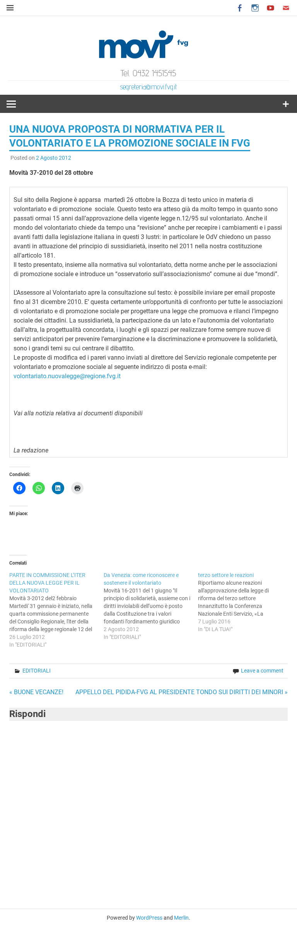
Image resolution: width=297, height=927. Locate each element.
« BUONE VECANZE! (36, 692)
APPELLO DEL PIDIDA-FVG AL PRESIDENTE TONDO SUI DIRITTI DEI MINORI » (181, 692)
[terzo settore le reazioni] (245, 602)
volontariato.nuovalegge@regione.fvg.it (67, 376)
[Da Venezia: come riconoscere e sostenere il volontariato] (151, 606)
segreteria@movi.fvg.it (148, 86)
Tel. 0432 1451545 (148, 73)
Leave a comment (262, 671)
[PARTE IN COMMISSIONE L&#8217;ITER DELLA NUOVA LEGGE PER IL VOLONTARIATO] (56, 610)
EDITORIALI (36, 671)
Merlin (181, 918)
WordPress (149, 918)
